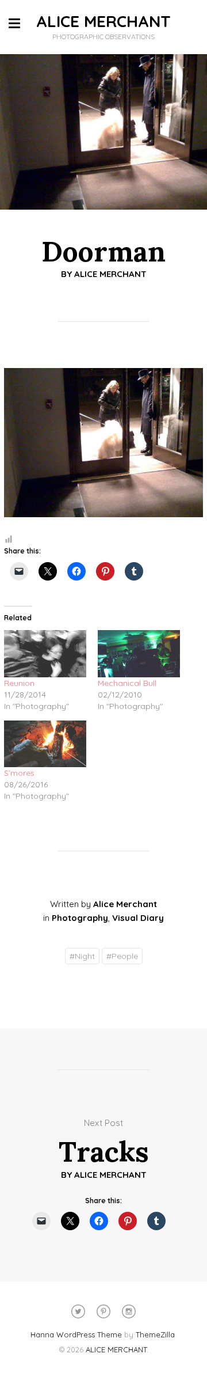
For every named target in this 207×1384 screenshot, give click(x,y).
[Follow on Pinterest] (103, 1311)
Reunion (19, 683)
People (122, 956)
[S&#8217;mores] (45, 744)
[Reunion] (45, 653)
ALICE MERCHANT (103, 21)
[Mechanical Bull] (139, 653)
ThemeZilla (155, 1334)
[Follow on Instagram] (129, 1311)
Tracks (104, 1151)
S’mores (19, 773)
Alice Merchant (110, 273)
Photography (80, 917)
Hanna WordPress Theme (76, 1334)
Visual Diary (138, 917)
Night (82, 956)
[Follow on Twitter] (78, 1311)
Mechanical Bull (127, 683)
